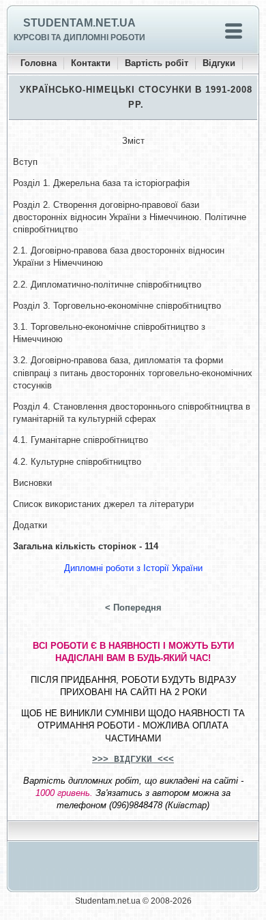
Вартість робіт (156, 63)
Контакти (90, 63)
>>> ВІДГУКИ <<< (133, 759)
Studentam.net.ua (79, 23)
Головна (38, 63)
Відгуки (219, 63)
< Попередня (133, 607)
